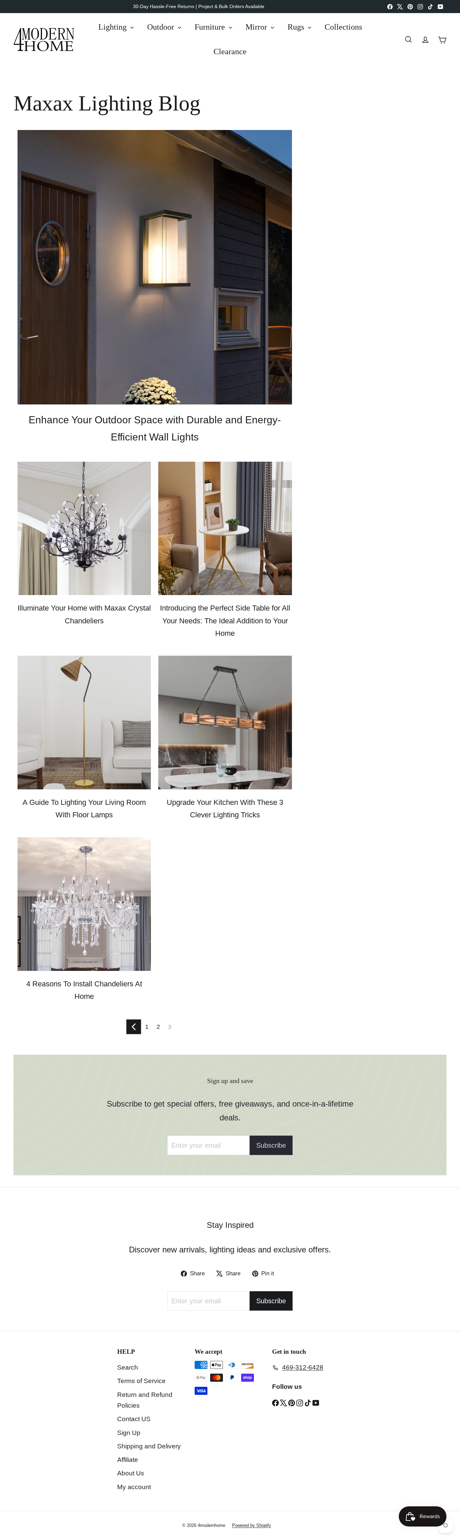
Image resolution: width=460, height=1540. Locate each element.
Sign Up (128, 1432)
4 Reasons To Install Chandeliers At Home (84, 990)
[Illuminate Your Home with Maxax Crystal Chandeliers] (84, 528)
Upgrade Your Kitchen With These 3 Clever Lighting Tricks (225, 808)
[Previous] (133, 1026)
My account (134, 1486)
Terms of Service (141, 1380)
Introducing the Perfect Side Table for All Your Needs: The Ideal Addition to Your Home (225, 620)
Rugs (297, 27)
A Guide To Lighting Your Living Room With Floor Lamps (84, 808)
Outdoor (161, 27)
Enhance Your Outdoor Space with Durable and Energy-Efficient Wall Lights (155, 428)
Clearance (230, 51)
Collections (343, 27)
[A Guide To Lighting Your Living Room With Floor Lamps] (84, 722)
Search (127, 1367)
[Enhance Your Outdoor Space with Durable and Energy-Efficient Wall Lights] (155, 267)
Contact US (134, 1418)
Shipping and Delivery (149, 1446)
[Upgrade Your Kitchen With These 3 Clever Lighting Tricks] (225, 722)
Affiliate (127, 1459)
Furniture (211, 27)
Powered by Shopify (251, 1525)
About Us (130, 1473)
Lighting (113, 27)
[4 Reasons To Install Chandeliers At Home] (84, 904)
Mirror (257, 27)
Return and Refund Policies (144, 1400)
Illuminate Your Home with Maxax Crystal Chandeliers (84, 614)
